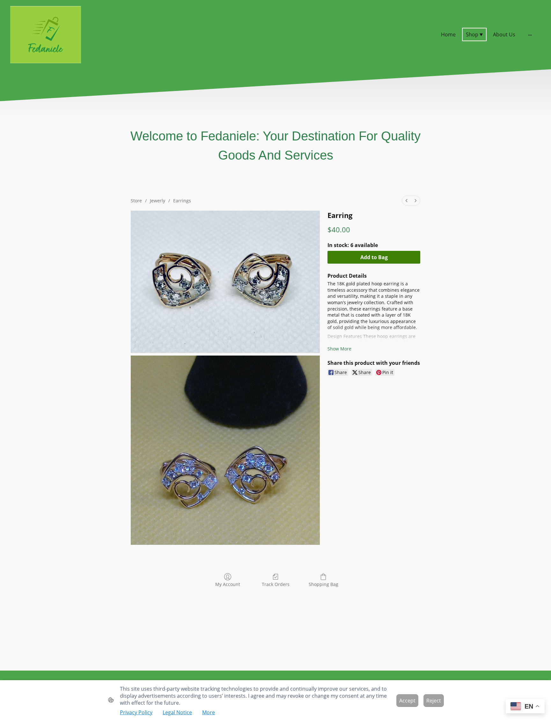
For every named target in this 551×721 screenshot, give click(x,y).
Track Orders (276, 584)
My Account (227, 584)
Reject (433, 700)
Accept (407, 700)
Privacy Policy (136, 712)
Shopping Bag (323, 584)
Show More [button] (339, 349)
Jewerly (157, 201)
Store (136, 201)
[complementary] (525, 707)
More (208, 712)
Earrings (182, 201)
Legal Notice (177, 712)
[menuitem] (406, 200)
